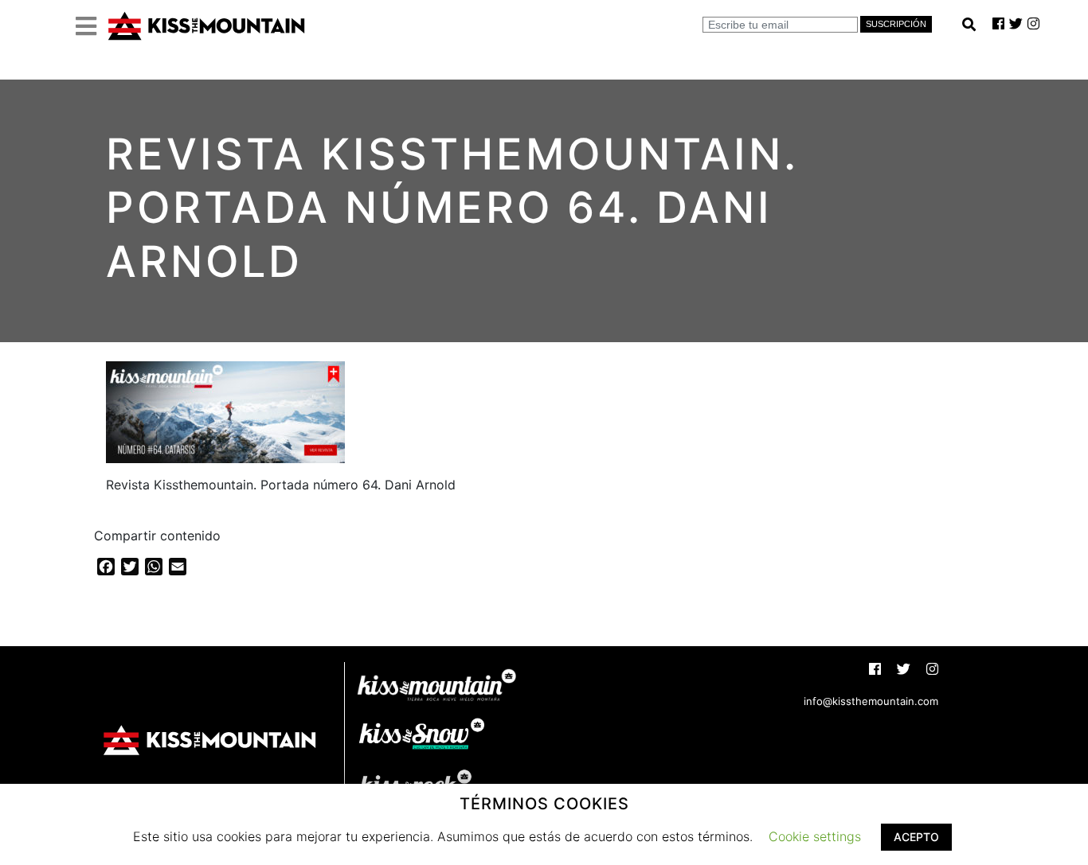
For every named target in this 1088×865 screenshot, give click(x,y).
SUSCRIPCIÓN (896, 24)
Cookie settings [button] (815, 836)
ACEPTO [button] (916, 837)
